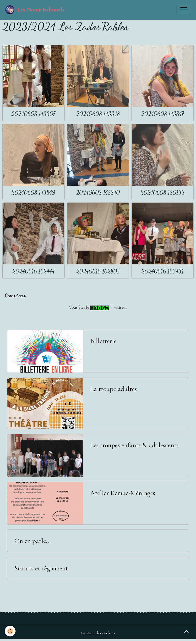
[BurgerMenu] (183, 10)
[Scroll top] (186, 631)
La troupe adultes (113, 389)
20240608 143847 (162, 113)
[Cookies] (10, 631)
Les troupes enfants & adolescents (134, 445)
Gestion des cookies (98, 632)
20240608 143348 (98, 113)
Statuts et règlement (41, 568)
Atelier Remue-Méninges (122, 493)
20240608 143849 (33, 192)
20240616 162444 (33, 271)
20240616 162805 (98, 271)
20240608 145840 (98, 192)
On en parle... (32, 541)
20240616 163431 (163, 271)
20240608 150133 (163, 192)
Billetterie (103, 341)
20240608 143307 (33, 113)
